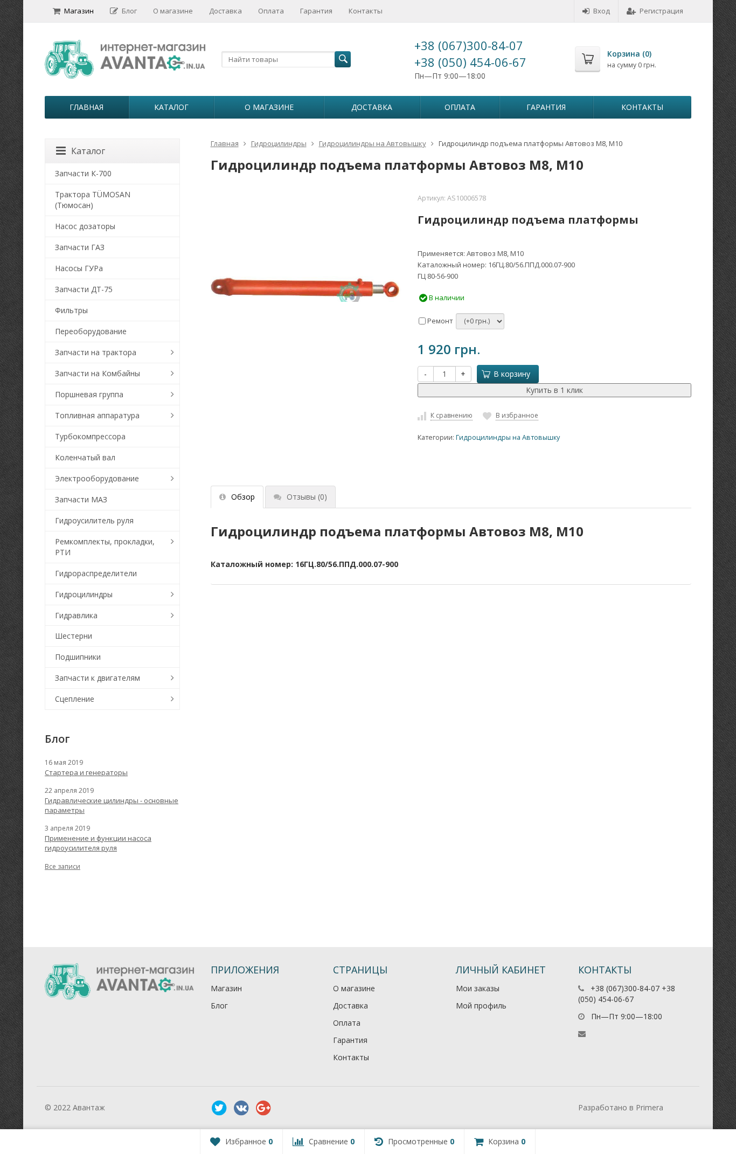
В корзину (512, 374)
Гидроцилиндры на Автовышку (372, 143)
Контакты (366, 11)
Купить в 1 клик (554, 390)
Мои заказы (477, 988)
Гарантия (316, 11)
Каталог (171, 107)
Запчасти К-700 (83, 173)
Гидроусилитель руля (94, 520)
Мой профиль (481, 1005)
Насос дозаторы (85, 226)
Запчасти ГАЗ (80, 247)
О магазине (173, 11)
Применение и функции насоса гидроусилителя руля (98, 843)
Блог (129, 11)
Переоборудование (91, 331)
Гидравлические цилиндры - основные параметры (111, 805)
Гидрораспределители (96, 573)
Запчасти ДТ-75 (84, 289)
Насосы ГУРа (79, 268)
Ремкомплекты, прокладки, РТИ (105, 546)
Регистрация (661, 11)
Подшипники (78, 657)
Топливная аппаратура (97, 415)
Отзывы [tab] (307, 497)
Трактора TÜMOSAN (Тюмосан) (92, 199)
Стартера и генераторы (86, 772)
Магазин (79, 11)
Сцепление (74, 699)
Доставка (225, 11)
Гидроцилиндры (279, 143)
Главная (86, 107)
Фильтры (71, 310)
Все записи (62, 866)
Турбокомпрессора (90, 436)
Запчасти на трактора (95, 352)
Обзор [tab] (243, 497)
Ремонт (439, 321)
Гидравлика (76, 615)
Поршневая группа (89, 394)
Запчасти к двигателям (97, 678)
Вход (601, 11)
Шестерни (73, 636)
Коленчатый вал (85, 457)
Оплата (271, 11)
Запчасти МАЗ (81, 499)
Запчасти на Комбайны (97, 373)
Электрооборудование (97, 478)
